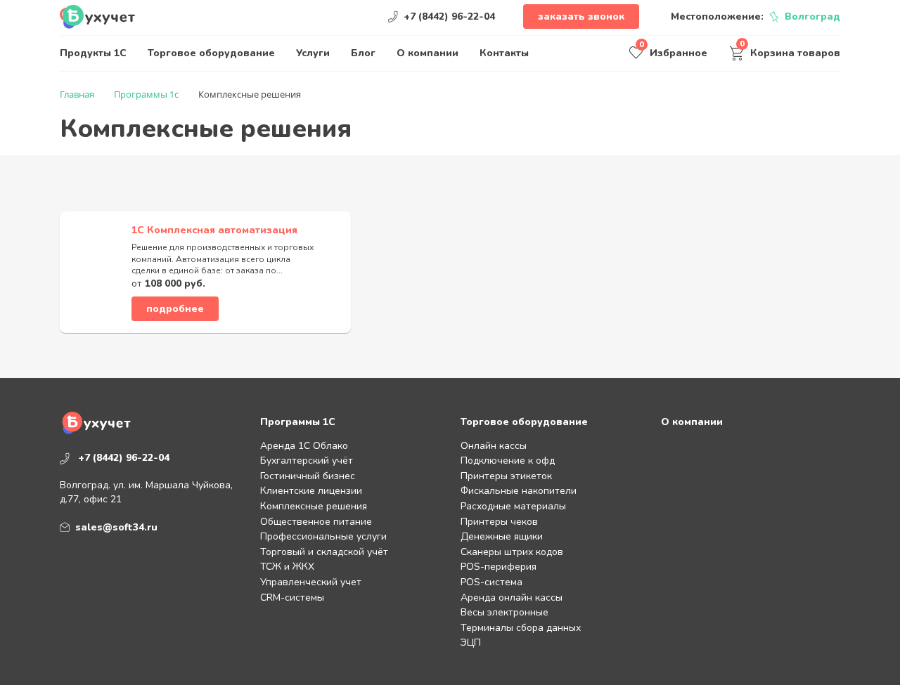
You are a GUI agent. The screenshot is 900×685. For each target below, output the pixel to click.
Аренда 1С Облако (304, 445)
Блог (363, 53)
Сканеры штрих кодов (512, 552)
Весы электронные (504, 612)
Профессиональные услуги (323, 536)
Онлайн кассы (494, 445)
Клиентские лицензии (311, 490)
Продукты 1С (93, 53)
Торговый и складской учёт (324, 552)
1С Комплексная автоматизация (214, 230)
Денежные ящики (502, 536)
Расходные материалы (513, 506)
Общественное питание (316, 521)
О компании (427, 53)
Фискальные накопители (519, 490)
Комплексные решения (313, 506)
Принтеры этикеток (506, 476)
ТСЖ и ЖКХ (287, 566)
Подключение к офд (508, 460)
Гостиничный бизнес (307, 476)
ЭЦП (471, 642)
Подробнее (175, 308)
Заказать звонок (581, 16)
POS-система (491, 582)
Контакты (504, 53)
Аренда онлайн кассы (511, 597)
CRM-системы (292, 597)
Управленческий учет (310, 582)
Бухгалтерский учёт (306, 460)
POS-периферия (498, 566)
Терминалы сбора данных (521, 627)
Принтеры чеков (499, 521)
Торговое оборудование (211, 53)
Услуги (313, 53)
